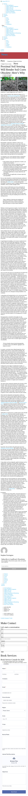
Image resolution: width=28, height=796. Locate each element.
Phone (2, 637)
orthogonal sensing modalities (7, 448)
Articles (7, 21)
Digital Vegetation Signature (12, 6)
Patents (7, 22)
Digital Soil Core (9, 7)
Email (2, 633)
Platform (5, 3)
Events (7, 19)
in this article (11, 488)
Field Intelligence (10, 5)
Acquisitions (8, 24)
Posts (7, 20)
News (4, 16)
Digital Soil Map (9, 9)
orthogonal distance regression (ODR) (9, 402)
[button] (14, 25)
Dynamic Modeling (10, 11)
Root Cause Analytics (10, 12)
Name (2, 629)
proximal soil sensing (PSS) (14, 95)
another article (10, 181)
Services (5, 14)
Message (2, 645)
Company (5, 15)
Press (7, 17)
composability (5, 414)
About (5, 576)
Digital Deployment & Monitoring (13, 10)
